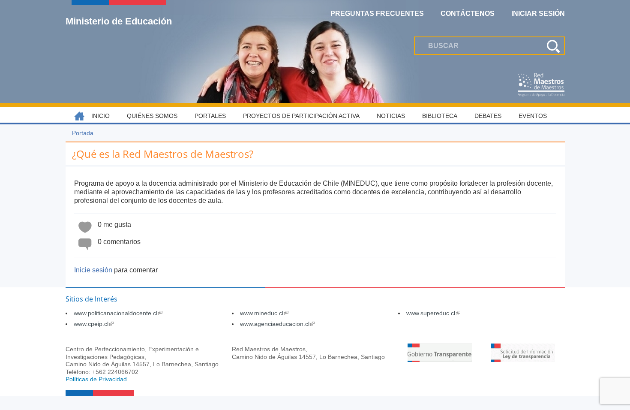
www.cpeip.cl (94, 323)
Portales (210, 115)
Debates (487, 115)
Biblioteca (439, 115)
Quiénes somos (152, 115)
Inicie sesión (93, 270)
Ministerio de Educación (119, 21)
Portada (82, 133)
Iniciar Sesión (538, 13)
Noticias (391, 115)
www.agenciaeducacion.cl (277, 323)
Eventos (533, 115)
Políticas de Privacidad (96, 379)
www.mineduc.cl (264, 313)
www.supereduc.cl (433, 313)
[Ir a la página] (440, 359)
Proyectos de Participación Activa (301, 115)
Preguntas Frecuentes (377, 13)
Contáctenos (468, 13)
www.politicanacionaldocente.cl (118, 313)
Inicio (100, 115)
